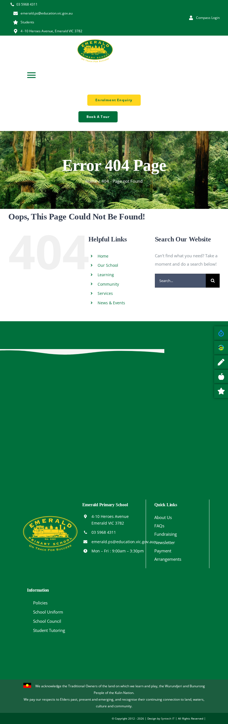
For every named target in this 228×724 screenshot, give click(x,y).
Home (103, 256)
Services (105, 293)
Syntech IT (168, 718)
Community (108, 284)
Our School (108, 265)
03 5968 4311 (103, 532)
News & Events (111, 302)
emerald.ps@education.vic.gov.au (122, 541)
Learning (106, 274)
